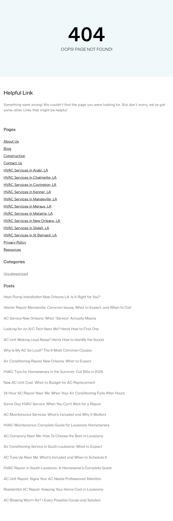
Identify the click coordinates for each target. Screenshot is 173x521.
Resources (12, 249)
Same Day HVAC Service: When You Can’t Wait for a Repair (52, 403)
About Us (11, 141)
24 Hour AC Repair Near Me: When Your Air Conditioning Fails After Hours (64, 393)
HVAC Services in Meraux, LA (27, 206)
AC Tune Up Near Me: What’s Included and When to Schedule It (55, 457)
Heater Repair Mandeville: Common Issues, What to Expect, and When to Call (67, 307)
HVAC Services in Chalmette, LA (30, 177)
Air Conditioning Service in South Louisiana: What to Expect (53, 446)
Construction (14, 156)
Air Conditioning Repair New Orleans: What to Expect (47, 361)
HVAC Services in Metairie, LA (28, 213)
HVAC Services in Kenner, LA (27, 192)
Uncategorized (16, 274)
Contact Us (13, 163)
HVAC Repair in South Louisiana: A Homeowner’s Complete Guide (58, 467)
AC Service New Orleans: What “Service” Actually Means (50, 318)
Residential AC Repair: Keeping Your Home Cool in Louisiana (53, 489)
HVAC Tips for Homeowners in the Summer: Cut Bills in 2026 (53, 371)
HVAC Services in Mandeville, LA (30, 199)
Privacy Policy (15, 242)
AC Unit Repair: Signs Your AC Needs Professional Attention (52, 478)
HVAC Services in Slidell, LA (26, 228)
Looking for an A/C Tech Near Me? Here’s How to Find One (51, 328)
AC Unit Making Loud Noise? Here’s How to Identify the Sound (54, 339)
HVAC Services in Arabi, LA (26, 170)
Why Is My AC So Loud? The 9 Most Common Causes (48, 350)
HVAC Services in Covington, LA (30, 185)
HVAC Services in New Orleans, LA (32, 221)
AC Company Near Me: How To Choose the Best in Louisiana (53, 435)
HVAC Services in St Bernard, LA (30, 235)
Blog (7, 148)
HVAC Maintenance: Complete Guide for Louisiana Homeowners (56, 425)
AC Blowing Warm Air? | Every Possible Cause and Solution (52, 500)
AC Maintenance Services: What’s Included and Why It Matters (55, 414)
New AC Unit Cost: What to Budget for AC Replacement (49, 382)
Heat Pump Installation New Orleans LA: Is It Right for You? (52, 296)
